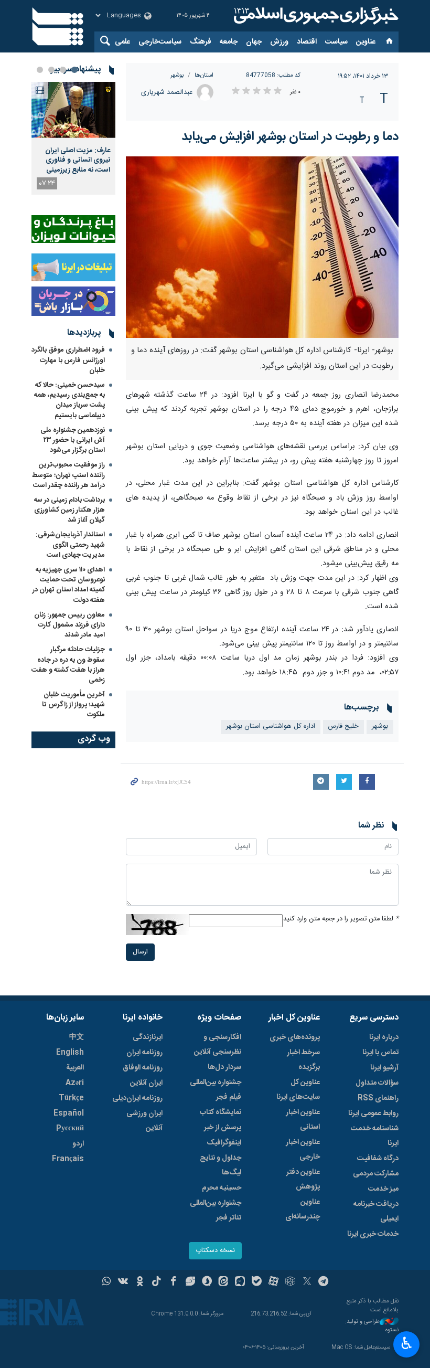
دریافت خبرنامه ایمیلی (376, 1211)
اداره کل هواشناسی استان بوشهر (270, 726)
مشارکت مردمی (376, 1174)
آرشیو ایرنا (384, 1068)
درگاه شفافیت (378, 1158)
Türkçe (71, 1098)
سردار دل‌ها (224, 1067)
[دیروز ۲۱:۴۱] (73, 110)
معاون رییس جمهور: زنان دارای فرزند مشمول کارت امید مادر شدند (69, 625)
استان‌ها (204, 75)
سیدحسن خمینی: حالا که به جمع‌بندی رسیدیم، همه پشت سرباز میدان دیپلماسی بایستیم (69, 400)
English (70, 1052)
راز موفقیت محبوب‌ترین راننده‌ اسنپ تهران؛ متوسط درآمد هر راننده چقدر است (68, 475)
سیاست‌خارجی (159, 42)
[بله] (257, 1282)
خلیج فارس (343, 726)
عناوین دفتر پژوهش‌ (303, 1179)
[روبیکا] (290, 1282)
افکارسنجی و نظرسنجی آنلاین (217, 1044)
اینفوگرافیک (224, 1143)
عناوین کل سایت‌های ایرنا (298, 1090)
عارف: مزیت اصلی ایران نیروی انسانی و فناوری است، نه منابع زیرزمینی (77, 160)
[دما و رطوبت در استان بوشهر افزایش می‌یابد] (262, 247)
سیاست (336, 42)
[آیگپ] (240, 1282)
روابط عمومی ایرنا (373, 1113)
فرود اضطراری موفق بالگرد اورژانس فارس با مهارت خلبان (68, 360)
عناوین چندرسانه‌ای (302, 1209)
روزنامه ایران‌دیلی (137, 1098)
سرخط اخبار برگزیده (303, 1060)
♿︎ (406, 1343)
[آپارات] (273, 1282)
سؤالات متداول (377, 1083)
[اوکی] (140, 1282)
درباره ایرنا (384, 1037)
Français (68, 1159)
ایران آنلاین (146, 1083)
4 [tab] (40, 70)
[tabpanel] (73, 138)
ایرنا (315, 15)
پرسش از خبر (222, 1127)
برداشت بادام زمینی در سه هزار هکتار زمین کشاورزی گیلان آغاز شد (69, 510)
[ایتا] (224, 1282)
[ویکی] (123, 1282)
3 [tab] (51, 70)
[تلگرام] (324, 1282)
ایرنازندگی (148, 1037)
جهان (254, 42)
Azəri (75, 1083)
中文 (76, 1037)
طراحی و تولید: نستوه (372, 1326)
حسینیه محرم (221, 1188)
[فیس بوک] (173, 1282)
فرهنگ (200, 42)
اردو (78, 1144)
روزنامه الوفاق (143, 1068)
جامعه (229, 42)
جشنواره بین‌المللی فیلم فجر (215, 1090)
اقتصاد (307, 42)
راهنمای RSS (378, 1098)
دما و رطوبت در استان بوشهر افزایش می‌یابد (290, 136)
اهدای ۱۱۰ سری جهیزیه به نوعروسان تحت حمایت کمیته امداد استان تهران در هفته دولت (69, 585)
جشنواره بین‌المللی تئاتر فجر (215, 1210)
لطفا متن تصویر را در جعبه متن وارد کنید (341, 919)
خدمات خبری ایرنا (373, 1234)
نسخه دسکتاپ (215, 1250)
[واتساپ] (107, 1282)
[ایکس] (307, 1282)
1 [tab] (74, 70)
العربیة (75, 1068)
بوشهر (177, 75)
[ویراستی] (190, 1282)
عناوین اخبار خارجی (303, 1149)
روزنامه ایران (144, 1052)
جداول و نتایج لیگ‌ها (220, 1165)
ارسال (140, 952)
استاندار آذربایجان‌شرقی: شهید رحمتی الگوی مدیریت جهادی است (70, 544)
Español (68, 1113)
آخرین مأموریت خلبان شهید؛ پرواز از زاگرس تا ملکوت (73, 704)
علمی (122, 42)
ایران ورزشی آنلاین (144, 1120)
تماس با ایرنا (380, 1052)
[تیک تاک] (156, 1282)
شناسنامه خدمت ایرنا (375, 1136)
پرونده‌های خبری (295, 1037)
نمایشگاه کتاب (220, 1112)
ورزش (279, 42)
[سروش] (207, 1282)
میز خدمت (383, 1189)
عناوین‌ (365, 42)
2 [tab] (63, 70)
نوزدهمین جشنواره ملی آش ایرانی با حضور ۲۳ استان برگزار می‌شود (72, 440)
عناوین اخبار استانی (303, 1119)
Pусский (70, 1128)
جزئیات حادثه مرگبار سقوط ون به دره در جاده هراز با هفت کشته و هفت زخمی (68, 665)
